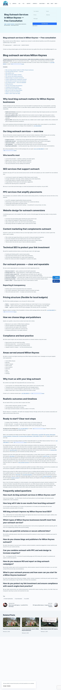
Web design (52, 434)
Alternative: (35, 25)
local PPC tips (46, 456)
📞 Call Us (56, 277)
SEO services (35, 434)
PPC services (46, 434)
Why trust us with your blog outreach (13, 90)
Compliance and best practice (12, 87)
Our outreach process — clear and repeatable (15, 82)
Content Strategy (11, 24)
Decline (8, 686)
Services (14, 3)
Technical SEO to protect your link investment (15, 81)
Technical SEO (15, 436)
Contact (48, 436)
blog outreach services (24, 462)
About (52, 3)
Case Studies (41, 3)
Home (5, 24)
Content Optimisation (8, 598)
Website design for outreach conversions (14, 77)
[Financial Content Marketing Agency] (11, 622)
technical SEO (53, 450)
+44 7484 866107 (37, 125)
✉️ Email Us (56, 281)
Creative (28, 3)
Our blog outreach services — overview (14, 71)
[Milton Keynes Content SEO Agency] (49, 622)
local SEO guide (13, 450)
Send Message (45, 23)
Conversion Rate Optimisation (25, 436)
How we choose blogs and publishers (13, 85)
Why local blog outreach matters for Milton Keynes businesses (19, 70)
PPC (23, 3)
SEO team (18, 474)
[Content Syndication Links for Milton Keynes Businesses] (30, 622)
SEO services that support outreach (13, 74)
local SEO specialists (27, 474)
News (48, 3)
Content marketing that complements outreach (16, 79)
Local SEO (40, 434)
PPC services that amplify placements (14, 76)
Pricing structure (9, 84)
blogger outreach (15, 477)
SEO (19, 3)
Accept (4, 686)
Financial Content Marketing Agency (11, 629)
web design (12, 456)
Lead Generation (18, 598)
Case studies (36, 436)
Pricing (40, 436)
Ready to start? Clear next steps (12, 93)
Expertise (35, 3)
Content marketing (7, 436)
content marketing (47, 476)
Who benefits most (9, 73)
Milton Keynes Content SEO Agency (49, 629)
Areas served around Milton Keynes (13, 88)
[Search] (10, 3)
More (56, 3)
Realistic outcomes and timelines (12, 91)
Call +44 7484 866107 (39, 148)
